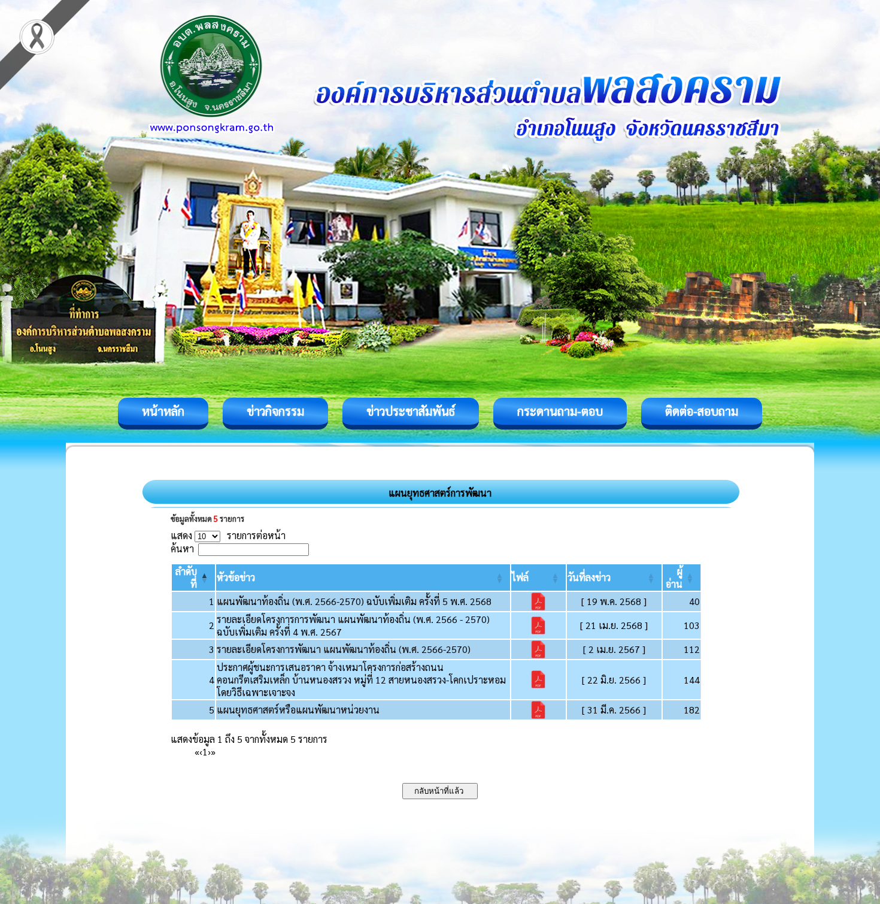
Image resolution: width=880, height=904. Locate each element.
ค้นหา (182, 548)
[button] (236, 577)
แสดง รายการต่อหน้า (228, 535)
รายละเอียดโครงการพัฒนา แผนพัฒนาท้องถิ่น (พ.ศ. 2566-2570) (344, 649)
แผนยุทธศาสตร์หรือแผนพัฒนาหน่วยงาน (298, 709)
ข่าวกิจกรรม (275, 411)
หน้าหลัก (163, 411)
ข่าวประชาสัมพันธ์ (410, 411)
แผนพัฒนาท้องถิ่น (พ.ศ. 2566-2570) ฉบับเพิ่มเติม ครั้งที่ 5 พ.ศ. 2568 (354, 601)
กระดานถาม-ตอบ (560, 411)
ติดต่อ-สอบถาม (701, 411)
